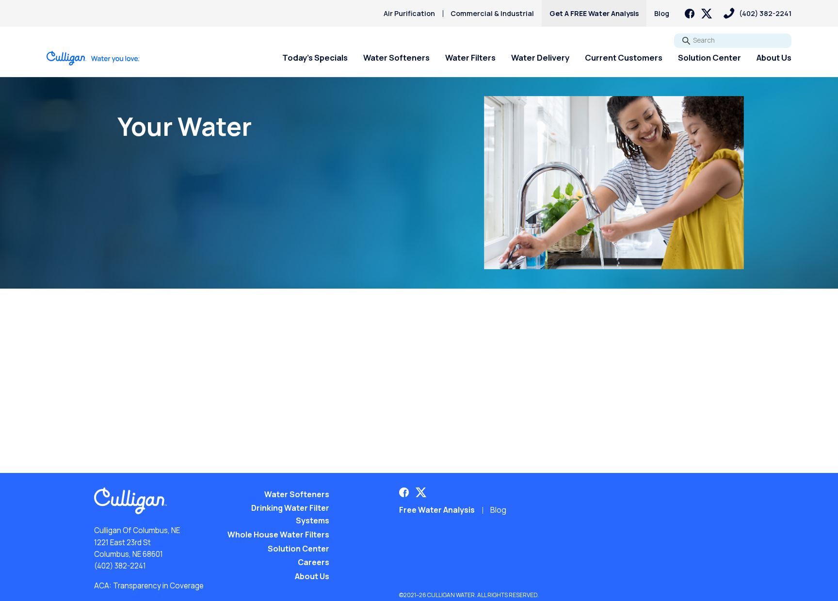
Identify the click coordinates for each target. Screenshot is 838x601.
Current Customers (623, 57)
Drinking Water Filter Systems (290, 514)
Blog (661, 13)
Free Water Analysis (437, 509)
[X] (706, 13)
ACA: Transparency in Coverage (149, 586)
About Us (774, 57)
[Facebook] (689, 13)
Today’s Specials (315, 57)
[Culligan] (93, 58)
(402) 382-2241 (120, 566)
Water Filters (470, 57)
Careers (313, 562)
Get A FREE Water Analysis (594, 13)
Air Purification (409, 13)
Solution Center (709, 57)
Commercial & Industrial (492, 13)
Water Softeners (396, 57)
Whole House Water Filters (278, 534)
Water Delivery (540, 57)
